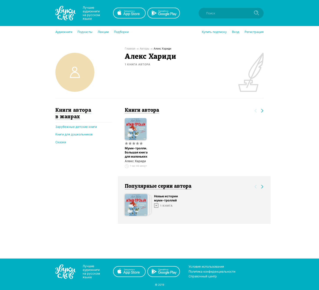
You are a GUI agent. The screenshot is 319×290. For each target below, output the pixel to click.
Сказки (60, 142)
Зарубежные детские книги (76, 127)
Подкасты (84, 32)
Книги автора (142, 110)
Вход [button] (235, 32)
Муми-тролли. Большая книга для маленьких (136, 152)
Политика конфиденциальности (212, 271)
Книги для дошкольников (74, 134)
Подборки (121, 32)
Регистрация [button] (254, 32)
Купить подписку (214, 32)
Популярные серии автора (158, 186)
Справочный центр (203, 276)
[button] (63, 32)
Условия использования (206, 266)
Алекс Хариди (135, 161)
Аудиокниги (63, 32)
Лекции (103, 32)
